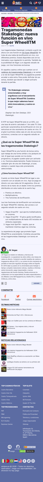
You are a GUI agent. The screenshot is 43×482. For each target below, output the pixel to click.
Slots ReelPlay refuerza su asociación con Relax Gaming (23, 357)
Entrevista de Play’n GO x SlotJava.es (20, 315)
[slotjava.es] (17, 3)
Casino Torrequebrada (8, 396)
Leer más (36, 283)
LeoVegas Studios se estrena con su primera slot (23, 362)
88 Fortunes (27, 400)
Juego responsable (29, 421)
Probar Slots (6, 10)
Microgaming (5, 417)
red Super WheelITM (30, 53)
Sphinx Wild (27, 396)
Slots (12, 46)
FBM (2, 414)
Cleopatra (26, 393)
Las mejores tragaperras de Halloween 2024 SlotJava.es (22, 333)
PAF (2, 411)
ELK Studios (5, 421)
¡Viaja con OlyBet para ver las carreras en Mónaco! (24, 321)
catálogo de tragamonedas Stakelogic (16, 72)
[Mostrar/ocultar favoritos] (39, 3)
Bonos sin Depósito (21, 10)
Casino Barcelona (7, 390)
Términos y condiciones (31, 417)
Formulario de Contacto (31, 411)
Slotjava (4, 13)
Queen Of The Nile (29, 403)
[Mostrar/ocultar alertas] (31, 3)
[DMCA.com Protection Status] (27, 451)
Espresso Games (7, 424)
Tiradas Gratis (36, 10)
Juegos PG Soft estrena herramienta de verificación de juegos (20, 368)
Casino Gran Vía (6, 393)
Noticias (10, 13)
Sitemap (25, 424)
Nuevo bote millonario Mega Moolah (19, 309)
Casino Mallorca (6, 403)
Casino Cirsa (5, 400)
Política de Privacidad (30, 414)
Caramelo (26, 390)
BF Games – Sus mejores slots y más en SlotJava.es (20, 327)
